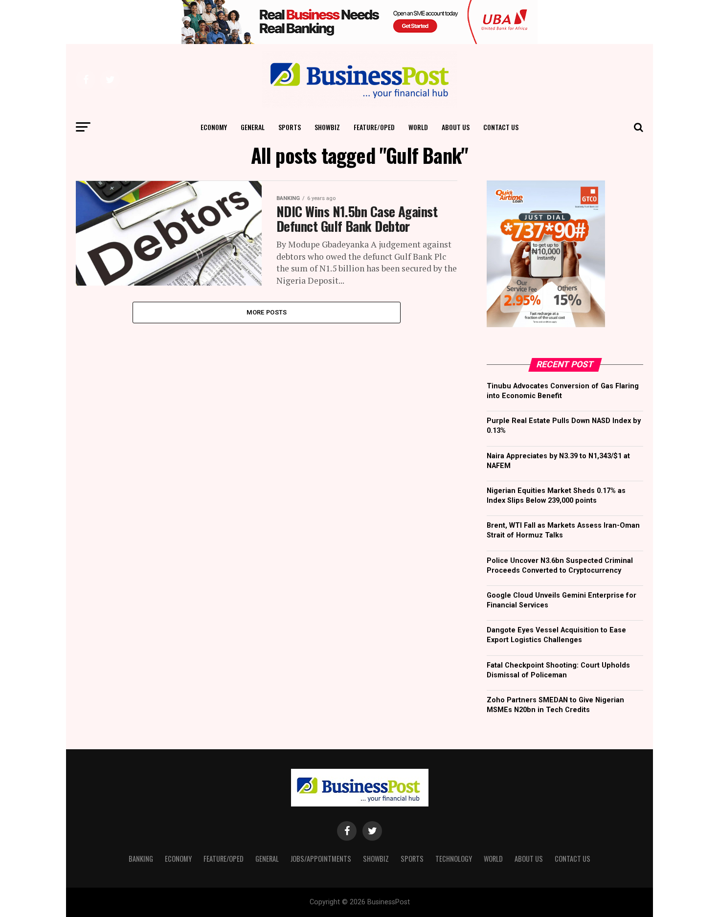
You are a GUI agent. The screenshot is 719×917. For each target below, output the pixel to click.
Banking (141, 858)
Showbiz (327, 127)
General (253, 127)
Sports (289, 127)
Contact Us (500, 127)
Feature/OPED (374, 127)
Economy (214, 127)
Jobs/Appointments (321, 858)
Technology (453, 858)
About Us (456, 127)
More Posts (267, 312)
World (418, 127)
